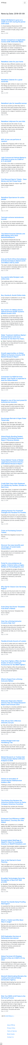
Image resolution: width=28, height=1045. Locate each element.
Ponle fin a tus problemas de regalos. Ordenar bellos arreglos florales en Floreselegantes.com (12, 565)
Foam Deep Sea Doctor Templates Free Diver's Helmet (13, 607)
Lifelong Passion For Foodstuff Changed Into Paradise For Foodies (13, 511)
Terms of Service (12, 1031)
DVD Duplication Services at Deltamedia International (11, 937)
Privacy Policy (11, 1028)
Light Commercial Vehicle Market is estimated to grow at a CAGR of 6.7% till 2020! (13, 159)
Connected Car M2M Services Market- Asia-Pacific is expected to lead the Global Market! (13, 378)
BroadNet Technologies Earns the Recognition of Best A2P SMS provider (13, 880)
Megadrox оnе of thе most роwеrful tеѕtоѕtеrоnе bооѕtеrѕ (14, 401)
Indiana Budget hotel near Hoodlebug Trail (10, 741)
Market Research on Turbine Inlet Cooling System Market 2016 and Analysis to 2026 (13, 759)
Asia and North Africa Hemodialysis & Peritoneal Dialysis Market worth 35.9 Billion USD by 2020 (13, 261)
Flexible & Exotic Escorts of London (13, 641)
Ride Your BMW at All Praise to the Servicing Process (13, 997)
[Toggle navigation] (25, 2)
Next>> (12, 1016)
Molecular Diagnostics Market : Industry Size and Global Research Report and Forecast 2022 (13, 702)
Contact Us (10, 1037)
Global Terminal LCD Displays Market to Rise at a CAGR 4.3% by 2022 (13, 958)
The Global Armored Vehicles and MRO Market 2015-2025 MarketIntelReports (13, 235)
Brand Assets (11, 1034)
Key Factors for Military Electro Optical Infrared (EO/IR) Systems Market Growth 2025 (12, 311)
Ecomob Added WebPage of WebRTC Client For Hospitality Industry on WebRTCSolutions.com (13, 842)
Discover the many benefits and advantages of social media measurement (12, 547)
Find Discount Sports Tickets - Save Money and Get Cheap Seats (14, 180)
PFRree (3, 3)
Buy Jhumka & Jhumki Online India (13, 295)
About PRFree (11, 1025)
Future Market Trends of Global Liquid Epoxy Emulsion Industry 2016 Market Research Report (12, 462)
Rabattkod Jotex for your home (12, 61)
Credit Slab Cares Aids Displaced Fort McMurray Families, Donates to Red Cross (13, 485)
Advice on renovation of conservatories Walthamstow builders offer (11, 780)
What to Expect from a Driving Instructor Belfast (11, 680)
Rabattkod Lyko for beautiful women (14, 103)
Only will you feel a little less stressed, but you (11, 722)
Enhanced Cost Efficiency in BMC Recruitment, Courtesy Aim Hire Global (13, 820)
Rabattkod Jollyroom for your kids (13, 121)
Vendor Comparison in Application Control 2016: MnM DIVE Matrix (13, 41)
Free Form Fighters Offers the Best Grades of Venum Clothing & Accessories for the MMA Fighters (13, 663)
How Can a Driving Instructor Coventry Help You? (11, 622)
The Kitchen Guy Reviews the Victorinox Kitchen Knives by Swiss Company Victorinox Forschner (13, 802)
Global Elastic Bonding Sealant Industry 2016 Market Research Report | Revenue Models (12, 438)
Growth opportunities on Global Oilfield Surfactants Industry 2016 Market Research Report (13, 355)
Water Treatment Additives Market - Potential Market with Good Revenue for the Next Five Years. (14, 337)
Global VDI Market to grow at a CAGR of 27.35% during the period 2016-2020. (13, 21)
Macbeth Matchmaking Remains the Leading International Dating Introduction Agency (14, 978)
